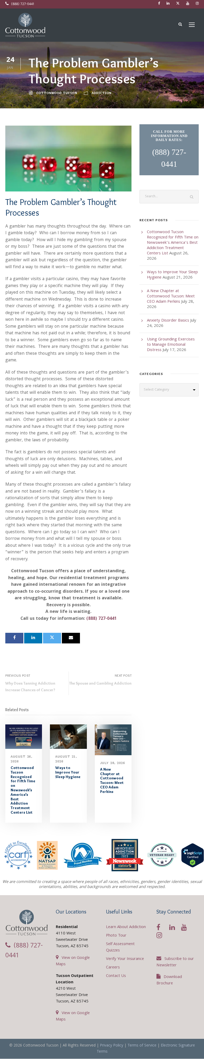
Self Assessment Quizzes (120, 947)
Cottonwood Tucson (56, 93)
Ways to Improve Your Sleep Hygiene (67, 772)
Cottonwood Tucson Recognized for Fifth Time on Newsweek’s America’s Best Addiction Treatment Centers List (23, 790)
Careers (113, 967)
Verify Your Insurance (125, 959)
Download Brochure (169, 980)
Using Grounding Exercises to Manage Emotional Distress (171, 345)
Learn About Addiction (126, 927)
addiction (102, 93)
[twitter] (178, 4)
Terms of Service (142, 1046)
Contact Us (116, 976)
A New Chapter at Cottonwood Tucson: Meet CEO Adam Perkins (112, 780)
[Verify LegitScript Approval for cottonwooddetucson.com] (192, 855)
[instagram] (197, 4)
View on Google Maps (73, 961)
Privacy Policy (111, 1046)
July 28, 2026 (112, 763)
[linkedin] (168, 4)
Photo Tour (116, 935)
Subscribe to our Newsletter (175, 962)
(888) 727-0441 (22, 4)
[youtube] (187, 4)
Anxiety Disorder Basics (168, 320)
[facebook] (159, 4)
